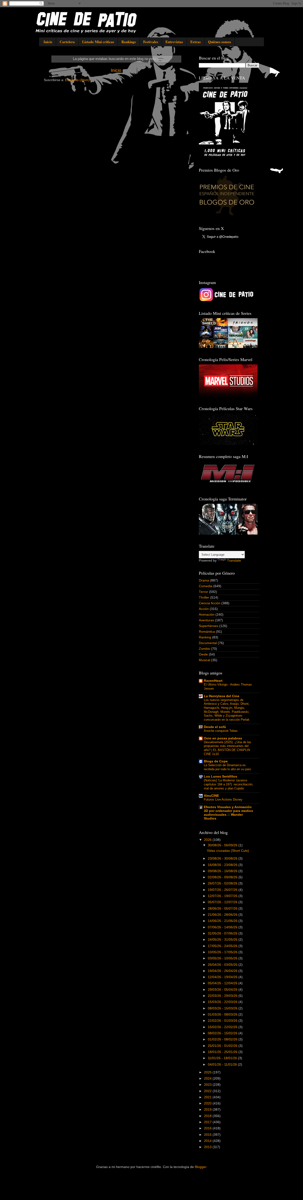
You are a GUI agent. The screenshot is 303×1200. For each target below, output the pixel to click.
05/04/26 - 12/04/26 (223, 983)
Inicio (48, 41)
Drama (204, 580)
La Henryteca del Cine (221, 696)
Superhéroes (208, 626)
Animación (206, 614)
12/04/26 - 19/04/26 (223, 977)
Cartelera (67, 41)
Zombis (204, 648)
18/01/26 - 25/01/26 (223, 1052)
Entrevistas (174, 41)
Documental (208, 643)
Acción (204, 609)
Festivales (150, 41)
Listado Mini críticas (98, 41)
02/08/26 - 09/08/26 (223, 877)
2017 (208, 1122)
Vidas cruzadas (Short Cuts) (228, 850)
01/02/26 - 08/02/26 (223, 1039)
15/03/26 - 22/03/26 (223, 1002)
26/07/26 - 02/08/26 (223, 883)
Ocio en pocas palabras (223, 738)
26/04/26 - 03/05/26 (223, 964)
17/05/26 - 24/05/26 (223, 946)
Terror (203, 592)
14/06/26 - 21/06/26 (223, 921)
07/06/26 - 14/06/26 (223, 927)
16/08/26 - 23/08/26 (223, 865)
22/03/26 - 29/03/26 (223, 996)
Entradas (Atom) (77, 80)
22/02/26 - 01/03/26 (223, 1020)
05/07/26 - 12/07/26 (223, 902)
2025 (208, 1072)
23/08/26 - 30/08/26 (223, 858)
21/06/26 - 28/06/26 (223, 914)
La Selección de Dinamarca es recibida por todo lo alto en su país (227, 767)
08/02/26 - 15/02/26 (223, 1033)
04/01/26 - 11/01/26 (223, 1064)
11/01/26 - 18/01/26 (223, 1058)
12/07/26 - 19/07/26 (223, 896)
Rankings (128, 41)
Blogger (200, 1167)
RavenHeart (213, 680)
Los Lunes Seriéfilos (220, 776)
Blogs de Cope (216, 761)
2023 (208, 1084)
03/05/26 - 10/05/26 (223, 958)
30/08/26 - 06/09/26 (223, 845)
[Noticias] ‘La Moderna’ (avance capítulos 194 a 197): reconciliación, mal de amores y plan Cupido (228, 784)
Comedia (205, 586)
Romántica (207, 631)
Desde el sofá (215, 727)
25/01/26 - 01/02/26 (223, 1046)
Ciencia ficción (209, 603)
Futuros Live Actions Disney (223, 799)
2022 (208, 1091)
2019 (208, 1109)
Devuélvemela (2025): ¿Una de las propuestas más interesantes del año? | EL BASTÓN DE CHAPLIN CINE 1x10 (227, 748)
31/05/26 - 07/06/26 (223, 933)
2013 (208, 1147)
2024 (208, 1078)
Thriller (204, 597)
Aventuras (206, 620)
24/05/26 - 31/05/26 (223, 939)
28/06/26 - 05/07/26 (223, 908)
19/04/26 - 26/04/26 (223, 971)
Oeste (203, 654)
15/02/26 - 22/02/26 (223, 1027)
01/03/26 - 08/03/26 (223, 1014)
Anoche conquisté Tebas (221, 731)
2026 (208, 840)
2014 (208, 1141)
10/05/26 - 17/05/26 (223, 952)
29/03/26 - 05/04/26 (223, 989)
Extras (195, 41)
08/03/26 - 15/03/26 (223, 1008)
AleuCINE (211, 795)
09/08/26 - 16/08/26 (223, 871)
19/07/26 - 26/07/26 (223, 890)
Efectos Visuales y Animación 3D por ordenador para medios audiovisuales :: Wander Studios (228, 812)
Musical (204, 660)
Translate (234, 560)
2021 (208, 1097)
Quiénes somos (219, 41)
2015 (208, 1134)
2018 (208, 1116)
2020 (208, 1103)
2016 (208, 1128)
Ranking (205, 637)
